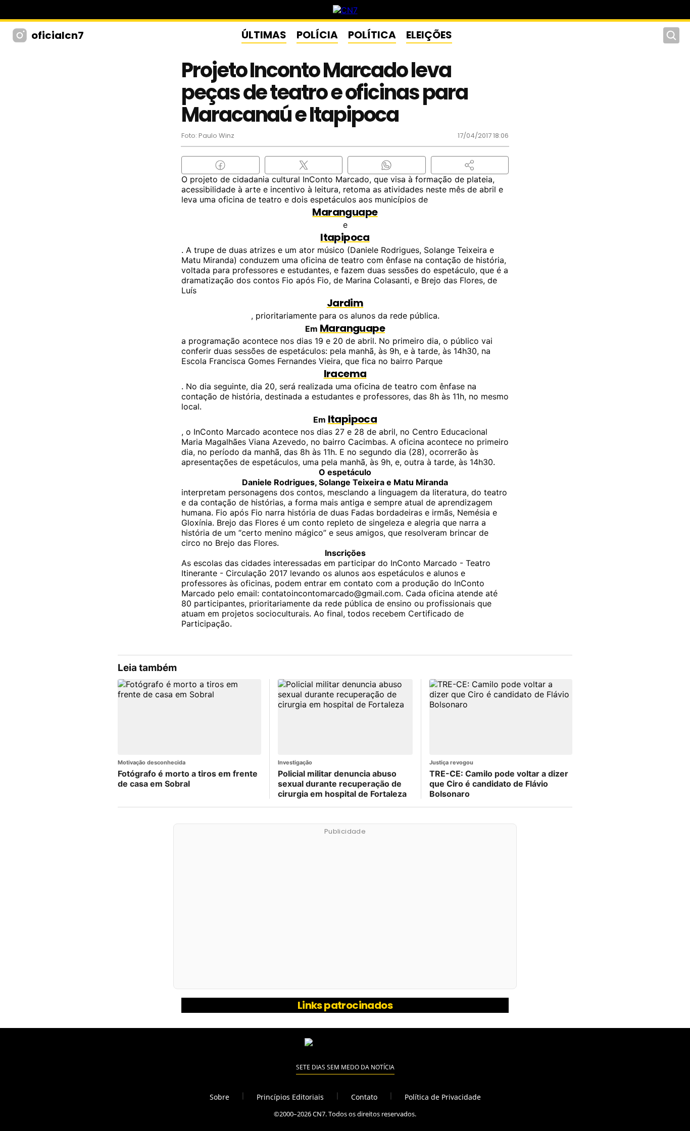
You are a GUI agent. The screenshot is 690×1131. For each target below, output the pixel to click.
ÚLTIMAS (263, 35)
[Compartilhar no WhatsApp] (387, 165)
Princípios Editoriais (290, 1097)
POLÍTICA (372, 35)
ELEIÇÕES (429, 35)
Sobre (219, 1097)
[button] (470, 165)
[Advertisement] (345, 912)
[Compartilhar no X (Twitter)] (304, 165)
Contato (364, 1097)
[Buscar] (671, 35)
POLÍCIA (317, 35)
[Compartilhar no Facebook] (220, 165)
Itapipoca (345, 237)
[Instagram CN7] (21, 35)
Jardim (345, 303)
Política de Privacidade (443, 1097)
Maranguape (344, 212)
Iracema (345, 374)
